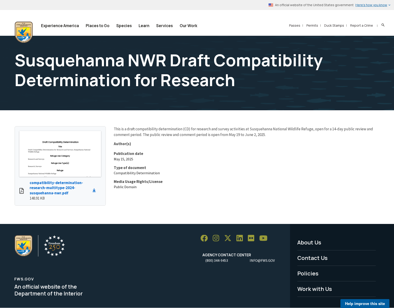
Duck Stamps (334, 25)
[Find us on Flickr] (252, 238)
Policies (308, 273)
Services (164, 25)
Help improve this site (365, 303)
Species (124, 25)
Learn (144, 25)
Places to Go (97, 25)
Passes (294, 25)
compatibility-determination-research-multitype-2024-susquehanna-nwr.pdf (56, 188)
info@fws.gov (262, 260)
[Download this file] (95, 190)
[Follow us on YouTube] (265, 238)
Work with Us (314, 289)
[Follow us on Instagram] (217, 238)
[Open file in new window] (21, 191)
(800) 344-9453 (216, 260)
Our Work (188, 25)
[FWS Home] (24, 32)
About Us (309, 242)
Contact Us (312, 258)
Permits (312, 25)
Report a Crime (361, 25)
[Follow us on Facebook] (205, 238)
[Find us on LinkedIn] (241, 238)
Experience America (60, 25)
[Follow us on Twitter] (229, 238)
